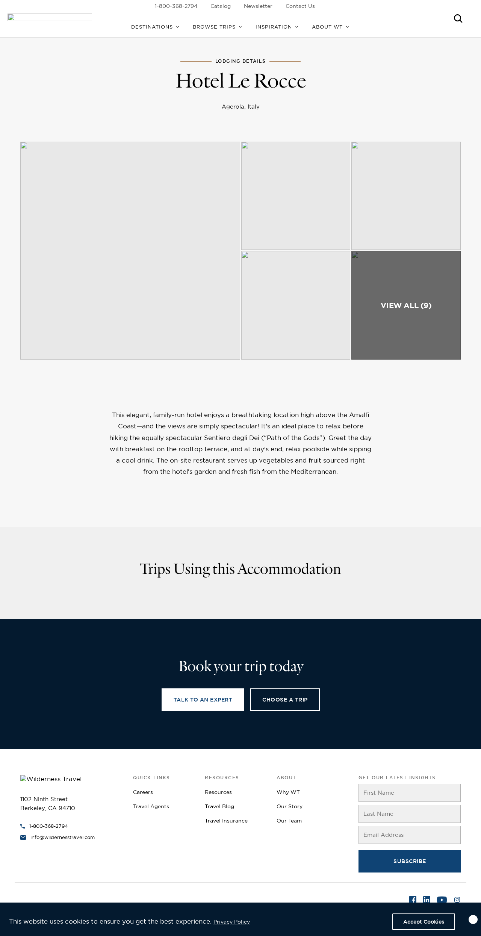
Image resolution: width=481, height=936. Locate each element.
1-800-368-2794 (176, 6)
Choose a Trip (285, 699)
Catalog (220, 6)
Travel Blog (219, 806)
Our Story (290, 806)
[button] (130, 251)
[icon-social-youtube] (442, 901)
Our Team (289, 820)
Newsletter (258, 6)
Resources (218, 792)
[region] (240, 919)
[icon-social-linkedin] (426, 901)
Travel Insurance (226, 820)
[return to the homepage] (51, 778)
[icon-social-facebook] (412, 901)
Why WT (288, 792)
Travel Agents (151, 806)
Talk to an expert (203, 699)
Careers (143, 792)
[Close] (473, 919)
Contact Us (300, 6)
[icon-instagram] (457, 901)
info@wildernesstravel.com (62, 837)
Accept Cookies (423, 921)
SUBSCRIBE (409, 861)
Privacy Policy (231, 921)
